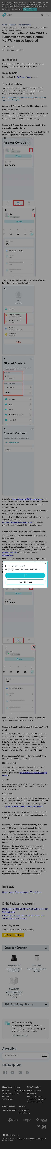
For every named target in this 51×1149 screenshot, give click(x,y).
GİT (25, 575)
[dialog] (25, 574)
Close (45, 563)
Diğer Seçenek (25, 582)
